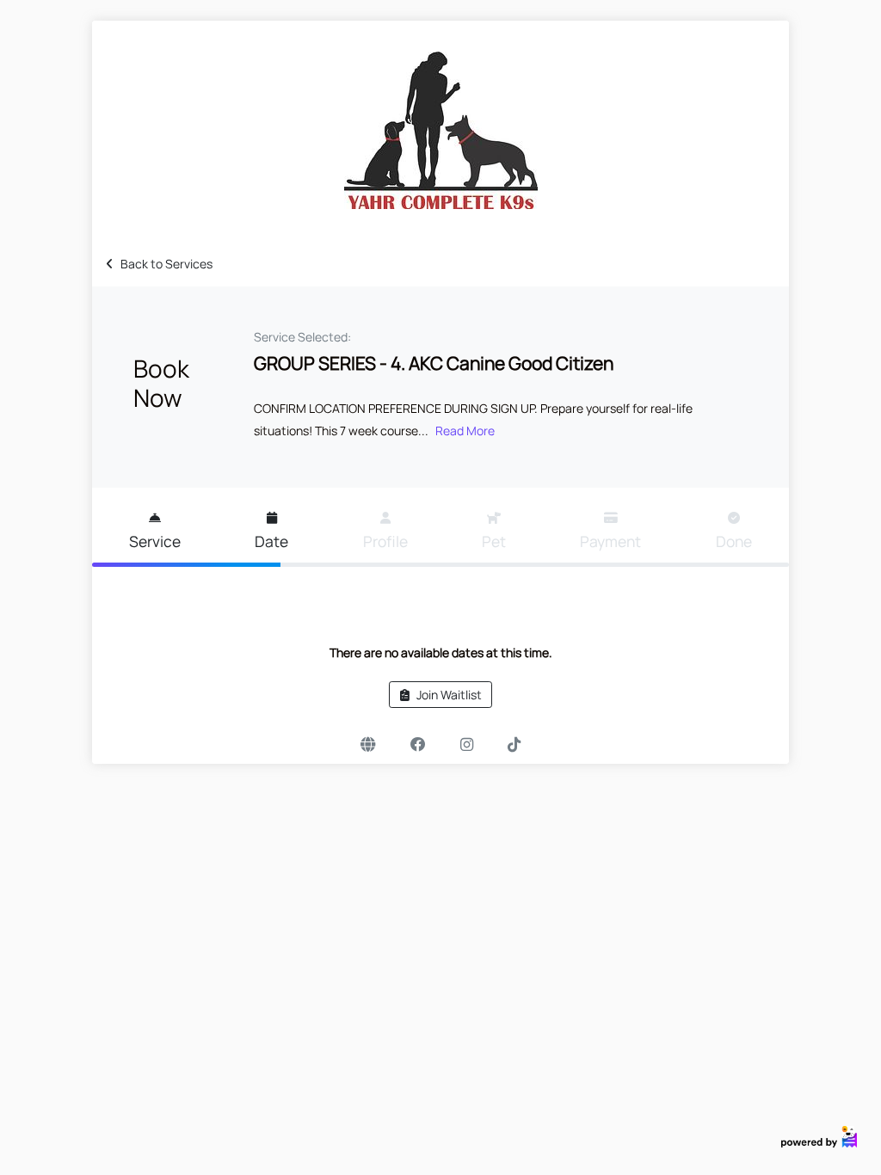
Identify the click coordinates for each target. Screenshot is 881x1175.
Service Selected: (302, 337)
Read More (465, 430)
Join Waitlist (449, 694)
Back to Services (166, 263)
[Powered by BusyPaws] (819, 1135)
